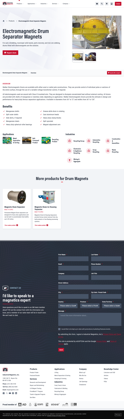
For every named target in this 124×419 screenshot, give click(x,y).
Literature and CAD (109, 372)
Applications (59, 369)
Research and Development (38, 382)
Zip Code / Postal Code (98, 292)
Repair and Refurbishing (37, 385)
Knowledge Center (111, 369)
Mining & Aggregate (60, 394)
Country (60, 302)
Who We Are (82, 375)
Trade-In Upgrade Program (37, 394)
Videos (106, 378)
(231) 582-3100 (11, 384)
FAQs (105, 381)
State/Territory (107, 302)
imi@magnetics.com (12, 390)
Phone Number (96, 264)
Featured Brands (35, 375)
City (59, 292)
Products (11, 21)
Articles (106, 375)
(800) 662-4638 (12, 387)
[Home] (8, 4)
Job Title (94, 273)
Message (61, 311)
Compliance (82, 384)
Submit (61, 350)
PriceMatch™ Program (36, 391)
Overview (33, 73)
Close (118, 414)
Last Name (94, 255)
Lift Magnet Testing (35, 388)
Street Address (63, 283)
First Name (61, 255)
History (81, 378)
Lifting (56, 372)
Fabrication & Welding (60, 388)
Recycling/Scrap (59, 391)
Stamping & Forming (60, 378)
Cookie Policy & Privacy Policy (56, 415)
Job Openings (83, 381)
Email (60, 264)
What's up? (82, 372)
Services (33, 379)
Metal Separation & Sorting (62, 375)
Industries (58, 382)
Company (61, 273)
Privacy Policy (101, 341)
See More (32, 397)
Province (83, 302)
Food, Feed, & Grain (60, 385)
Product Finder (34, 372)
